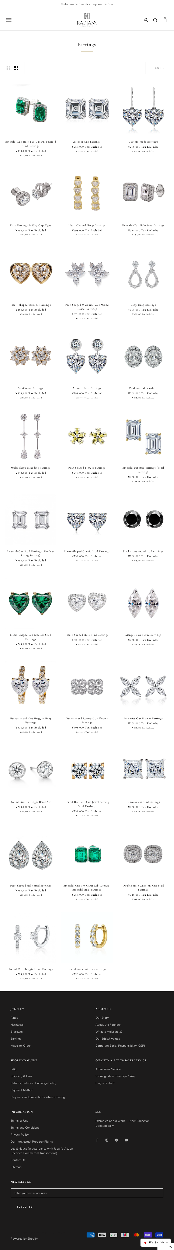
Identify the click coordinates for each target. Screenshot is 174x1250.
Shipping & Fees (21, 1076)
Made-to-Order (21, 1046)
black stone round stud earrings (143, 551)
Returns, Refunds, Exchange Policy (33, 1083)
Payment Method (22, 1090)
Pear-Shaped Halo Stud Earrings (30, 885)
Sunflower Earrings (30, 388)
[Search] (155, 20)
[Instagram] (106, 1139)
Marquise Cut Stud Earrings (143, 635)
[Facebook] (96, 1139)
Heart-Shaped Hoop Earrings (87, 225)
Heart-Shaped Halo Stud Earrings (87, 635)
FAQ (14, 1069)
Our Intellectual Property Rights (32, 1142)
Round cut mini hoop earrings (87, 969)
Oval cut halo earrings (143, 388)
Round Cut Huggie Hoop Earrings (30, 969)
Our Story (102, 1018)
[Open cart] (165, 19)
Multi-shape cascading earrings (31, 467)
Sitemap (16, 1167)
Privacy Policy (20, 1135)
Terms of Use (19, 1121)
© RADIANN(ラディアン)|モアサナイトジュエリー (40, 1233)
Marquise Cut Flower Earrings (143, 718)
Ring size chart (105, 1083)
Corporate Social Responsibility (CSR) (120, 1046)
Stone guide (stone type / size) (115, 1076)
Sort (158, 67)
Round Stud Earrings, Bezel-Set (30, 802)
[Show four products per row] (16, 68)
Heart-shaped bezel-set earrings (31, 305)
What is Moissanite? (108, 1032)
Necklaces (17, 1025)
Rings (14, 1018)
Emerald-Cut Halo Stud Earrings (143, 225)
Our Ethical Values (107, 1039)
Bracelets (17, 1032)
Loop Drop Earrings (143, 305)
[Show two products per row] (8, 68)
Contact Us (18, 1160)
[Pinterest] (116, 1139)
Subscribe (25, 1206)
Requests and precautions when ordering (38, 1097)
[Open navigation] (8, 20)
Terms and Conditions (25, 1128)
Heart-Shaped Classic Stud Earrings (87, 551)
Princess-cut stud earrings (143, 802)
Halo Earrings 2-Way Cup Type (30, 225)
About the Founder (108, 1025)
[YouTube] (126, 1139)
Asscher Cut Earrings (87, 141)
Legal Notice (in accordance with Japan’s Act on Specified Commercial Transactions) (42, 1151)
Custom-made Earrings (143, 141)
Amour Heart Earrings (87, 388)
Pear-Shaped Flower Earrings (86, 467)
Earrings (16, 1039)
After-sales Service (108, 1069)
